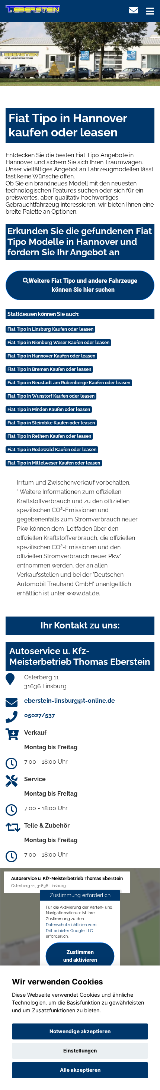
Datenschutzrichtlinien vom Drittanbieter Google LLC (71, 927)
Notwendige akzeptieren (80, 1031)
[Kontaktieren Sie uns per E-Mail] (133, 10)
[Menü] (150, 11)
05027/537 (39, 715)
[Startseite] (33, 9)
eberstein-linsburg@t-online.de (69, 700)
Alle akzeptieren (80, 1070)
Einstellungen (80, 1051)
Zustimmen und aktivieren (80, 956)
